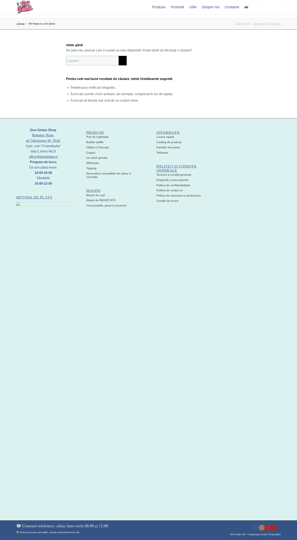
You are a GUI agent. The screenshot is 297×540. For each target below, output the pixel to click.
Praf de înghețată (97, 136)
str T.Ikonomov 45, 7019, (43, 140)
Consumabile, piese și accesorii (106, 205)
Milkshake (92, 163)
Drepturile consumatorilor (172, 180)
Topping (91, 168)
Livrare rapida (165, 136)
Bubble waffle (94, 142)
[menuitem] (158, 7)
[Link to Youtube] (274, 528)
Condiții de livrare (167, 200)
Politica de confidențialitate (173, 185)
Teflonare (162, 152)
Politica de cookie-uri (169, 190)
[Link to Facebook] (256, 528)
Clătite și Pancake (97, 147)
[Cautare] (255, 7)
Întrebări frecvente (168, 147)
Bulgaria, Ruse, (43, 135)
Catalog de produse (169, 142)
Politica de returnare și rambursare (178, 195)
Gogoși (90, 152)
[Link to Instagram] (262, 528)
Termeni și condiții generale (173, 174)
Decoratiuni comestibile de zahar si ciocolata (108, 175)
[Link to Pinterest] (268, 528)
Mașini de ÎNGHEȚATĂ (100, 200)
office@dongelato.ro (43, 156)
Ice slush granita (96, 157)
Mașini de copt (95, 195)
